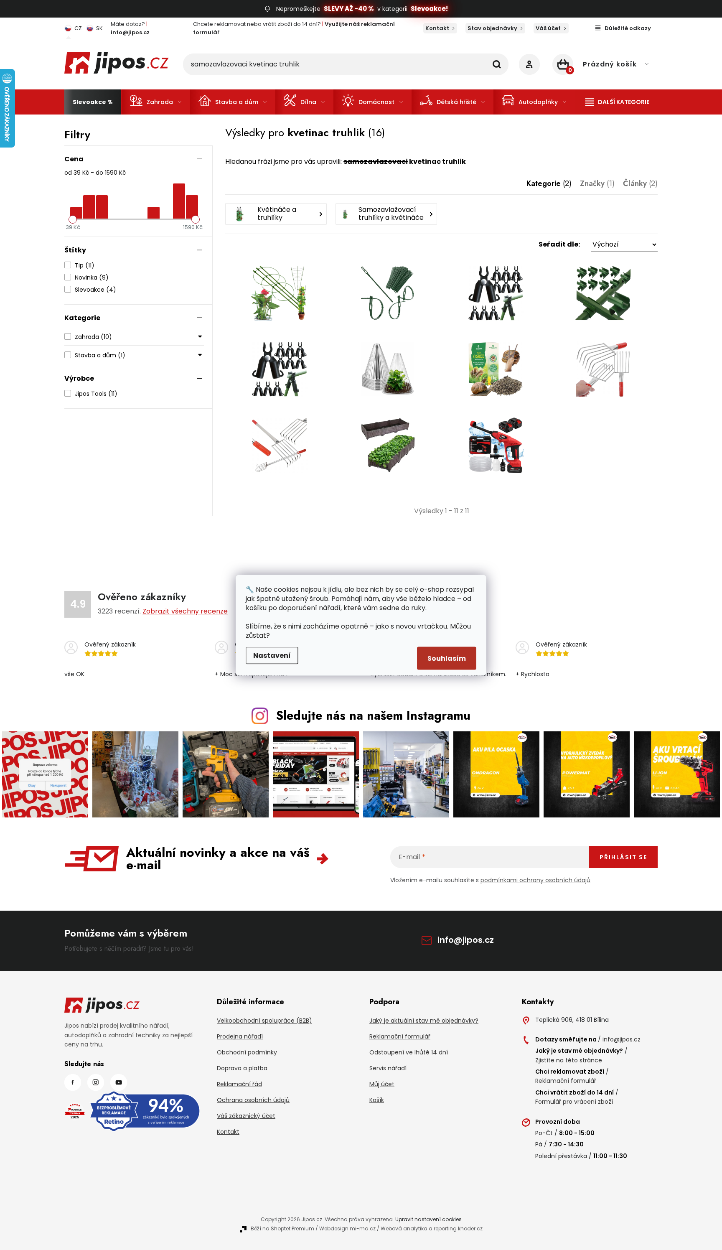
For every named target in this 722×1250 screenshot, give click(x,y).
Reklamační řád (239, 1084)
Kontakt (437, 28)
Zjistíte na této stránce (568, 1060)
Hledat (496, 64)
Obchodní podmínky (247, 1052)
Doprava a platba (242, 1068)
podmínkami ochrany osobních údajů (535, 880)
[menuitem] (92, 102)
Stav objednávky (492, 28)
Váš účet (548, 28)
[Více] (617, 102)
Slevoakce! (429, 8)
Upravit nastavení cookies (428, 1219)
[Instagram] (95, 1082)
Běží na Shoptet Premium (282, 1228)
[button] (441, 244)
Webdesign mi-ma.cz (347, 1228)
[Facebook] (72, 1082)
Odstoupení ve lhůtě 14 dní (408, 1052)
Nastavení (272, 655)
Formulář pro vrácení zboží (574, 1101)
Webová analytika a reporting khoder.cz (432, 1228)
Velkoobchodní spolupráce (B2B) (264, 1020)
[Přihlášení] (529, 64)
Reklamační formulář (399, 1036)
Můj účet (381, 1084)
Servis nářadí (388, 1068)
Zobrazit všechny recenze (185, 611)
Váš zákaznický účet (246, 1116)
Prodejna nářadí (240, 1036)
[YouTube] (118, 1082)
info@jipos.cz (465, 940)
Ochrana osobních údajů (253, 1100)
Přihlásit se (623, 857)
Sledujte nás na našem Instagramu (373, 715)
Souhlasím (446, 658)
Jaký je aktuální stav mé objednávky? (423, 1020)
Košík (376, 1100)
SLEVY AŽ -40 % (349, 8)
